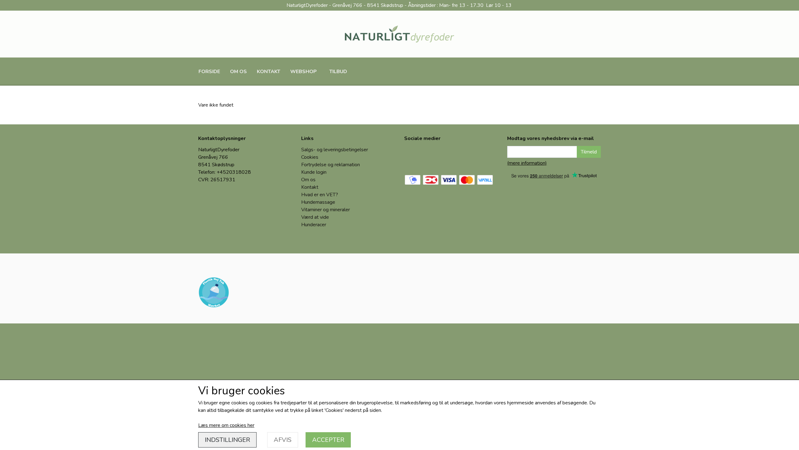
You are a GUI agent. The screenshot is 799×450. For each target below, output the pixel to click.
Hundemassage (318, 202)
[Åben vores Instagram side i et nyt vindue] (434, 156)
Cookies (309, 157)
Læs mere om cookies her (226, 425)
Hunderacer (313, 224)
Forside (209, 71)
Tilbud (338, 71)
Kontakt (268, 71)
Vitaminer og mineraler (325, 209)
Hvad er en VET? (319, 194)
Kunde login (313, 172)
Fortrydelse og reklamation (330, 164)
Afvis (283, 440)
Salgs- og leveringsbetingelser (334, 149)
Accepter (328, 440)
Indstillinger (227, 440)
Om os (238, 71)
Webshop (303, 71)
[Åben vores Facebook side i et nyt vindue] (413, 156)
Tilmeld (589, 151)
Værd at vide (315, 217)
